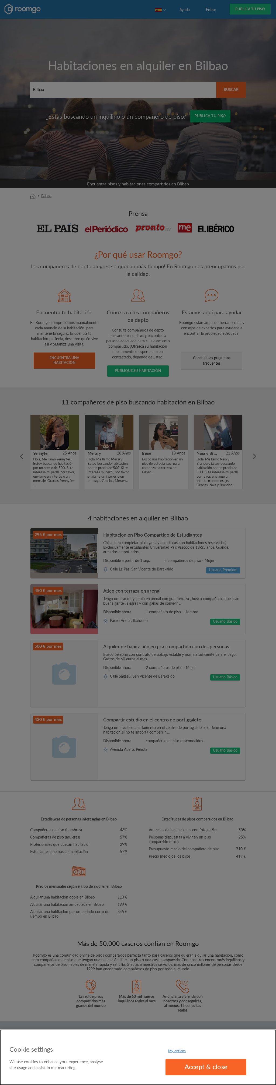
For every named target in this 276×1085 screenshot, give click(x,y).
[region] (138, 1057)
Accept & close (206, 1067)
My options (177, 1051)
